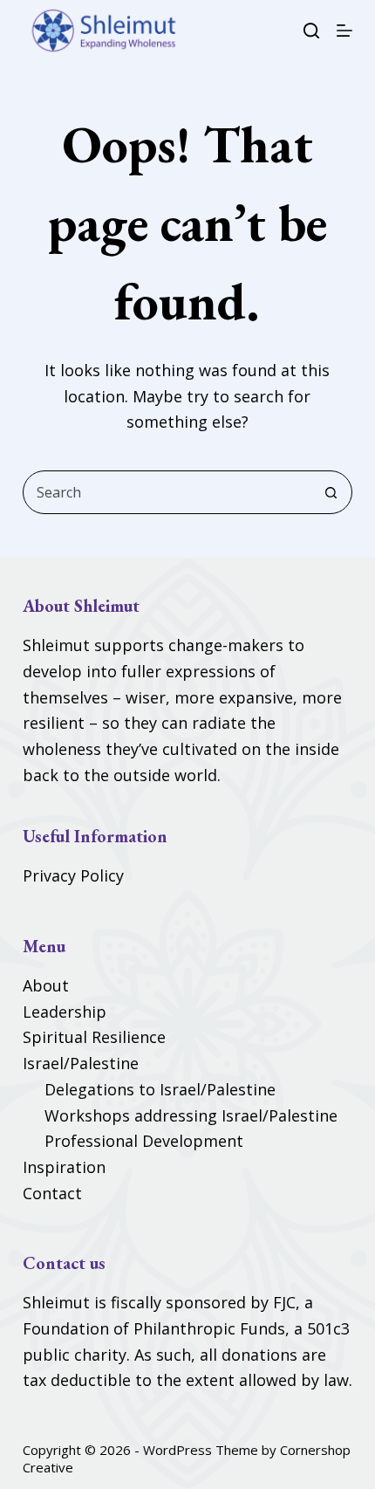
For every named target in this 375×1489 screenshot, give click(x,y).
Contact (52, 1193)
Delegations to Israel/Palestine (160, 1089)
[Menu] (344, 30)
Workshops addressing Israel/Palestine (191, 1115)
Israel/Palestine (81, 1063)
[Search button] (330, 492)
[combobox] (167, 492)
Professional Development (143, 1140)
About (46, 985)
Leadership (64, 1011)
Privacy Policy (73, 875)
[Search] (311, 30)
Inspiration (64, 1166)
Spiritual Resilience (94, 1036)
